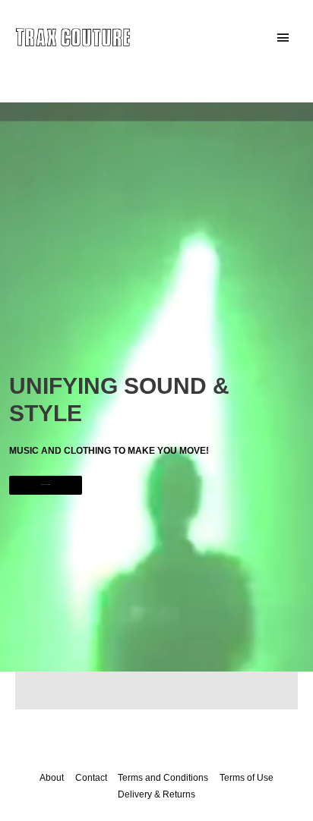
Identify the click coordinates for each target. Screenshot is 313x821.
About (52, 777)
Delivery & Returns (156, 794)
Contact (91, 777)
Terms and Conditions (163, 777)
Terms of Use (246, 777)
